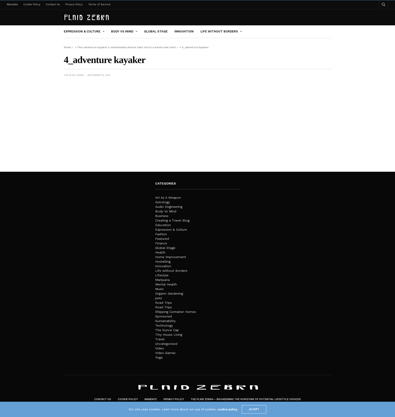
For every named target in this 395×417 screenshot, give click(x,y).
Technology (164, 325)
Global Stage (156, 31)
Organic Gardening (169, 293)
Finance (161, 243)
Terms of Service (99, 4)
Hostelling (163, 261)
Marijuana (162, 279)
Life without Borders (219, 31)
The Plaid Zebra (74, 75)
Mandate (12, 4)
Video (159, 348)
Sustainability (165, 320)
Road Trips (163, 302)
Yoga (159, 357)
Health (160, 252)
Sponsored (163, 316)
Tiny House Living (168, 334)
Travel (160, 339)
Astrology (162, 202)
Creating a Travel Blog (172, 220)
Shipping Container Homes (175, 311)
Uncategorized (166, 343)
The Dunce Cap (167, 330)
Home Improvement (170, 257)
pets (158, 298)
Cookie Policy (31, 4)
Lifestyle (161, 275)
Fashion (161, 234)
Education (163, 225)
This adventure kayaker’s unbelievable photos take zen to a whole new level (126, 47)
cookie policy (227, 409)
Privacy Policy (74, 4)
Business (161, 215)
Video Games (165, 352)
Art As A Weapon (168, 197)
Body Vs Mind (122, 31)
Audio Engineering (168, 206)
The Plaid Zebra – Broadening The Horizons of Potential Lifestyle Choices (246, 399)
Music (159, 288)
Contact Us (53, 4)
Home (67, 47)
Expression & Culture (82, 31)
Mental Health (166, 284)
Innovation (184, 31)
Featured (162, 238)
